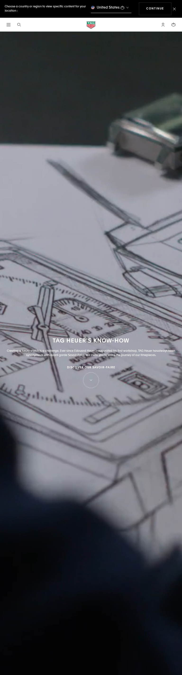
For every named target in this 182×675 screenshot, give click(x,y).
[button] (163, 24)
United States (108, 7)
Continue (158, 8)
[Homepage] (91, 25)
